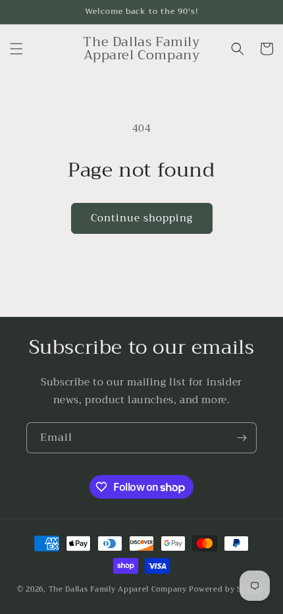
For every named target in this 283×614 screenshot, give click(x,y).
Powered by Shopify (227, 589)
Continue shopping (142, 218)
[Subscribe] (241, 437)
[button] (16, 48)
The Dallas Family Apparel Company (118, 589)
